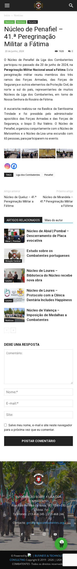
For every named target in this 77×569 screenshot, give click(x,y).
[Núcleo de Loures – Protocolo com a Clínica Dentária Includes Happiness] (14, 295)
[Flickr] (33, 534)
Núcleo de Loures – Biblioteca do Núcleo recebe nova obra (49, 275)
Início (7, 15)
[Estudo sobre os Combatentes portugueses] (14, 255)
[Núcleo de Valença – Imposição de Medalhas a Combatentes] (14, 315)
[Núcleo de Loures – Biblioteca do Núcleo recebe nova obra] (14, 275)
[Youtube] (55, 534)
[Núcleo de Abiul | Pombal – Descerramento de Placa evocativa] (14, 236)
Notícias (18, 15)
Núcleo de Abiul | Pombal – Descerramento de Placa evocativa (48, 236)
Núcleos (21, 21)
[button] (7, 5)
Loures (8, 280)
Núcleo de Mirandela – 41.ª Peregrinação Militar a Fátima (56, 201)
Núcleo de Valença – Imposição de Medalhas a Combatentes (47, 315)
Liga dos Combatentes (28, 174)
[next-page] (13, 330)
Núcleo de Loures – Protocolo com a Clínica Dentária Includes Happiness (49, 295)
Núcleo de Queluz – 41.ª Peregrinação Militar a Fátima (20, 201)
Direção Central (13, 260)
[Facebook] (14, 166)
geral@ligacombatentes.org (45, 523)
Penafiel (33, 21)
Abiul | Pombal (13, 241)
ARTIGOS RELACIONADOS (23, 220)
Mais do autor (54, 220)
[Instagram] (7, 166)
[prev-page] (6, 330)
